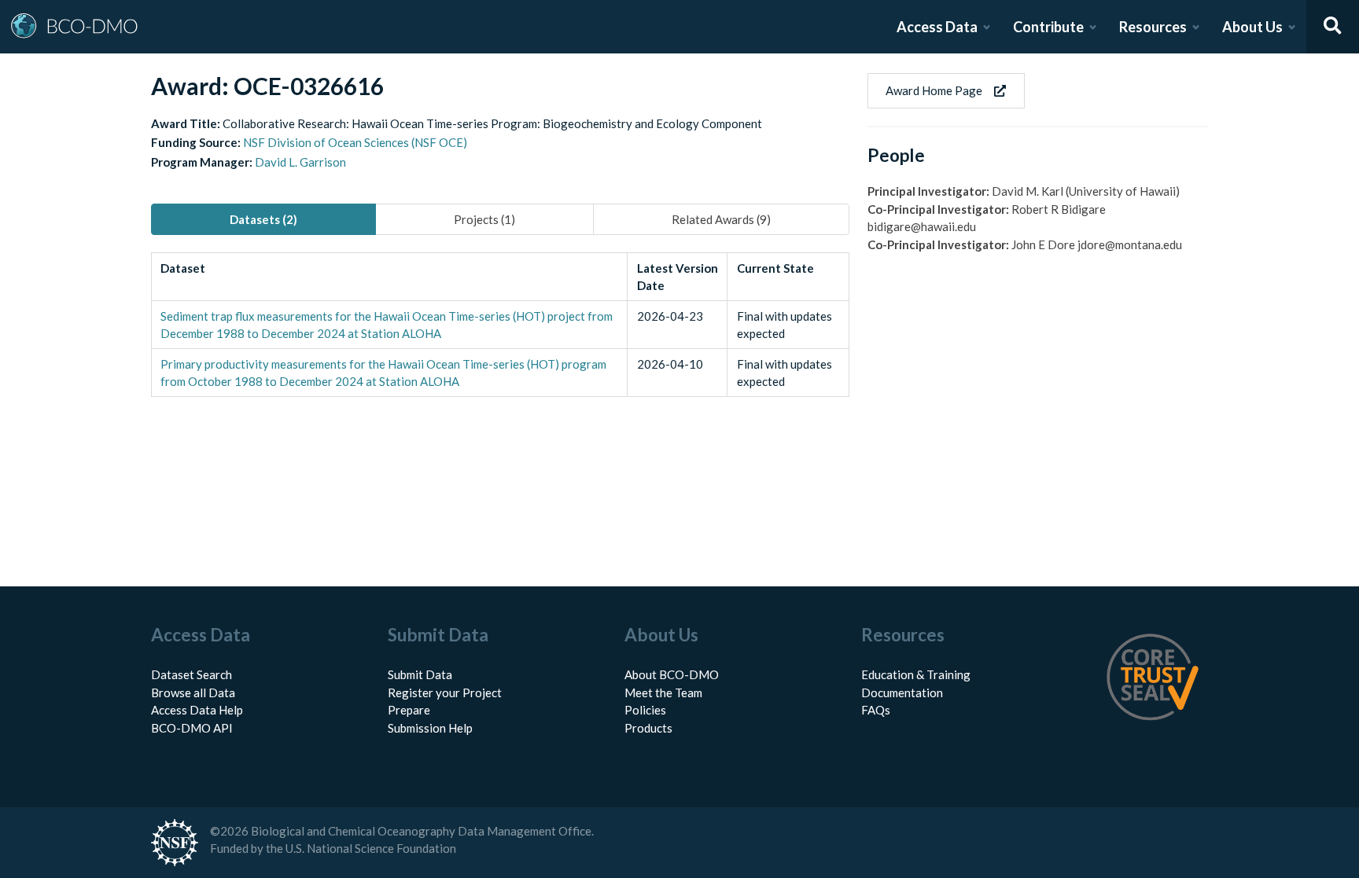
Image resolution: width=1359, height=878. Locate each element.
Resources (1153, 26)
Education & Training (915, 674)
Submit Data (420, 674)
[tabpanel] (500, 324)
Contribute (1048, 26)
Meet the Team (663, 692)
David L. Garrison (300, 162)
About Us (1252, 26)
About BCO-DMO (671, 674)
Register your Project (445, 692)
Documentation (902, 692)
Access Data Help (197, 710)
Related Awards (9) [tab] (721, 219)
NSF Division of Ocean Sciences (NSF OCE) (355, 142)
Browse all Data (193, 692)
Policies (645, 710)
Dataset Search (191, 674)
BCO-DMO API (192, 728)
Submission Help (430, 728)
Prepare (409, 710)
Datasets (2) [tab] (263, 219)
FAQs (875, 710)
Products (648, 728)
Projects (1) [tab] (484, 219)
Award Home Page (934, 90)
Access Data (937, 26)
